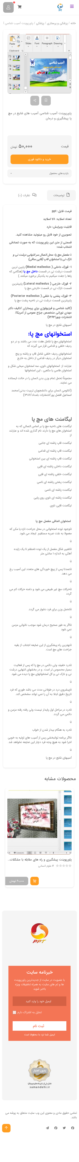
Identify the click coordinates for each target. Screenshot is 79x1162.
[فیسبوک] (72, 1128)
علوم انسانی (44, 866)
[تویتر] (64, 1128)
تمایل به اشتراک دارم (29, 1012)
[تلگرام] (47, 1128)
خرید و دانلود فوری (39, 159)
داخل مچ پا (30, 271)
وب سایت (33, 1113)
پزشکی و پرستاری (57, 23)
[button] (39, 64)
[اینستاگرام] (56, 1128)
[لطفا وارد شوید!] (8, 7)
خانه (73, 23)
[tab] (61, 195)
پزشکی (40, 23)
